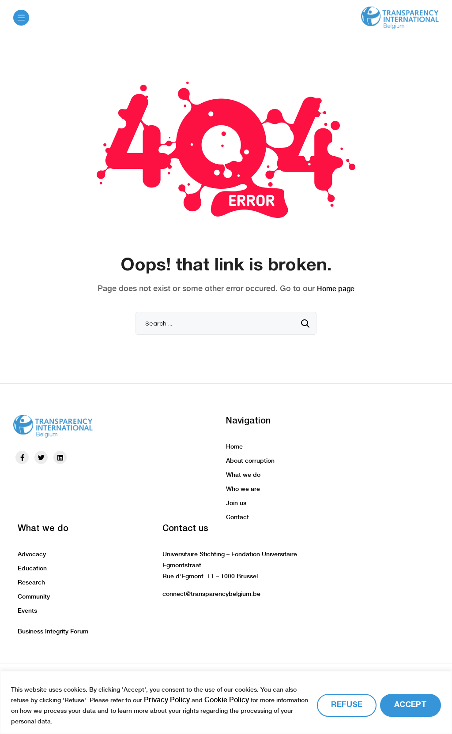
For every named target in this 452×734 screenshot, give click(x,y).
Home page (335, 289)
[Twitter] (41, 457)
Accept (410, 705)
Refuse (346, 705)
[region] (226, 702)
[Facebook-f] (22, 457)
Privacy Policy (167, 700)
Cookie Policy (226, 700)
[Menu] (21, 18)
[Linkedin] (60, 457)
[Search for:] (226, 323)
